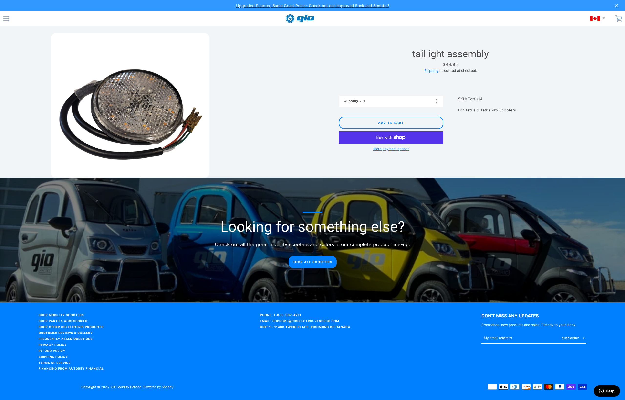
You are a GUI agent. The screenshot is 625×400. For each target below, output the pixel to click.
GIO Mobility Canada (126, 387)
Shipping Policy (53, 357)
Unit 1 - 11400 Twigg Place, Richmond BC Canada (305, 327)
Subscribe (571, 338)
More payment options (391, 149)
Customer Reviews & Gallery (66, 333)
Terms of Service (55, 363)
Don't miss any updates (510, 315)
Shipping (431, 70)
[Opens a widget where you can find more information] (606, 391)
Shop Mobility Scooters (61, 315)
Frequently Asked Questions (66, 339)
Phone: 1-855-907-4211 (280, 315)
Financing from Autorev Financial (71, 368)
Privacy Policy (53, 345)
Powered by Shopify (158, 387)
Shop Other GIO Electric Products (71, 327)
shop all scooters (313, 262)
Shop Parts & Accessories (63, 321)
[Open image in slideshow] (130, 105)
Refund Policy (52, 351)
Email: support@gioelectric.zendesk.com (299, 321)
